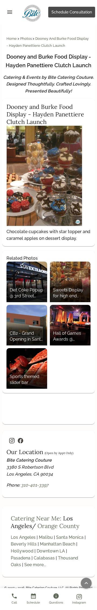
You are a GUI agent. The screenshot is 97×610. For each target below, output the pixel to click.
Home (12, 39)
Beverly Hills (24, 544)
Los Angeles (23, 537)
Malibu (46, 537)
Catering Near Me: (36, 518)
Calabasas (44, 558)
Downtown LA (51, 551)
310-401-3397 (34, 485)
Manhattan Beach (57, 544)
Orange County (58, 526)
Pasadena (20, 558)
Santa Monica (70, 537)
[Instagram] (11, 440)
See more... (35, 564)
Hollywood (22, 551)
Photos (26, 39)
